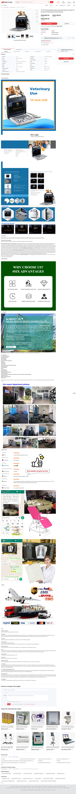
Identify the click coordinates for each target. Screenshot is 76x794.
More (2, 782)
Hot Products (13, 786)
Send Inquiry (49, 23)
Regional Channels (50, 786)
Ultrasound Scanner (23, 762)
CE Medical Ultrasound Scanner (22, 780)
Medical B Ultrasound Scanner (60, 778)
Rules (74, 5)
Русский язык (29, 787)
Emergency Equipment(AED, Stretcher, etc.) (26, 760)
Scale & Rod (58, 760)
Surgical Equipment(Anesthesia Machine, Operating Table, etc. (10, 760)
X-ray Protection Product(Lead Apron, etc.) (45, 758)
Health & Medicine (6, 7)
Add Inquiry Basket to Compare (20, 40)
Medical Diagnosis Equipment (21, 7)
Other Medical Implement (17, 773)
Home (2, 7)
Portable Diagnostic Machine (50, 773)
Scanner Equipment (38, 778)
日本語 (49, 787)
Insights (64, 786)
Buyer (51, 5)
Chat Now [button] (67, 23)
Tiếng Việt (61, 787)
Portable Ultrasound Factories (28, 778)
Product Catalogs (16, 756)
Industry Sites (45, 786)
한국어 (46, 787)
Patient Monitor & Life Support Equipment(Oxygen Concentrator (10, 762)
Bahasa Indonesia (66, 787)
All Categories (4, 5)
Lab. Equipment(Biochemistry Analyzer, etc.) (64, 762)
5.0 (62, 51)
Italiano (33, 787)
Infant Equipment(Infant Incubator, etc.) (44, 762)
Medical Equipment (12, 7)
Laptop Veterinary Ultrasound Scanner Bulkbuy (48, 780)
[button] (53, 51)
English (14, 787)
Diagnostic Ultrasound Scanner (34, 780)
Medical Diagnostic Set (60, 773)
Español (17, 787)
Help (56, 5)
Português (20, 787)
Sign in (74, 2)
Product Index (56, 786)
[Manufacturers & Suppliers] (6, 2)
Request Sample (59, 26)
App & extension (62, 5)
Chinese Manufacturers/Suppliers (25, 786)
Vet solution (3, 758)
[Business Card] (73, 54)
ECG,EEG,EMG (40, 760)
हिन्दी (51, 787)
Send (9, 704)
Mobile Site (60, 786)
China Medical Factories (6, 778)
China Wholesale (33, 786)
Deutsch (36, 787)
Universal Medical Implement (6, 773)
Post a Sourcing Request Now (29, 704)
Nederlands (40, 787)
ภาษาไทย (55, 787)
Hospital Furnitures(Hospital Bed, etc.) (63, 758)
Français (24, 787)
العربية (43, 787)
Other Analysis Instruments (27, 773)
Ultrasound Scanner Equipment (48, 778)
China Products (18, 786)
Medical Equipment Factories (16, 778)
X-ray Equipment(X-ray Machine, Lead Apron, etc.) (28, 758)
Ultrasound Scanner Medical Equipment (8, 780)
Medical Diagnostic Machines (39, 773)
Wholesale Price (39, 786)
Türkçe (58, 787)
